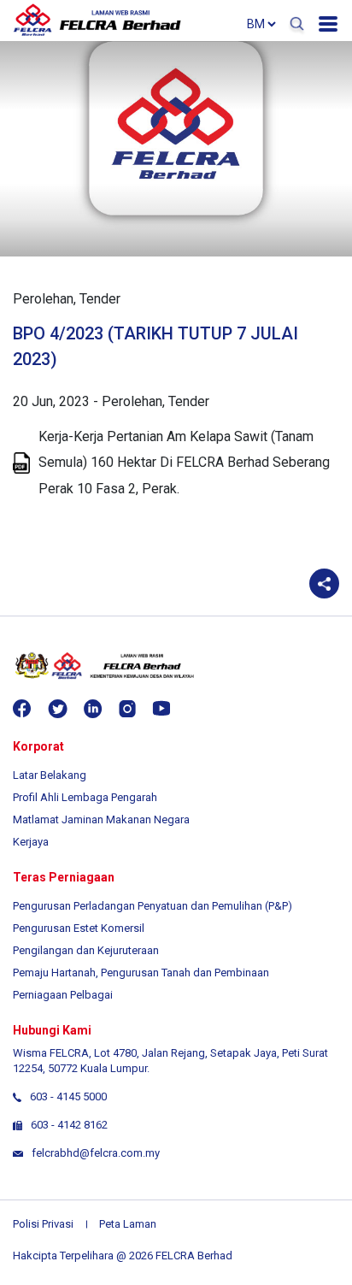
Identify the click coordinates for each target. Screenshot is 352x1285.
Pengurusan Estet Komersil (78, 928)
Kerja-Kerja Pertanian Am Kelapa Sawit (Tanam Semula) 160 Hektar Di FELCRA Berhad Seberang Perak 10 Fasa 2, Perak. (184, 462)
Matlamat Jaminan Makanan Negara (101, 819)
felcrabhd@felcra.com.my (96, 1152)
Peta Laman (127, 1223)
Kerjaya (31, 841)
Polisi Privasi (43, 1223)
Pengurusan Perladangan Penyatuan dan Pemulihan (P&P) (152, 905)
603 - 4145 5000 (68, 1096)
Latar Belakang (49, 775)
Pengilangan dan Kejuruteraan (86, 950)
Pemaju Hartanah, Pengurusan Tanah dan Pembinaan (141, 972)
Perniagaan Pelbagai (63, 994)
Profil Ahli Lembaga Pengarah (85, 797)
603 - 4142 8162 (69, 1124)
